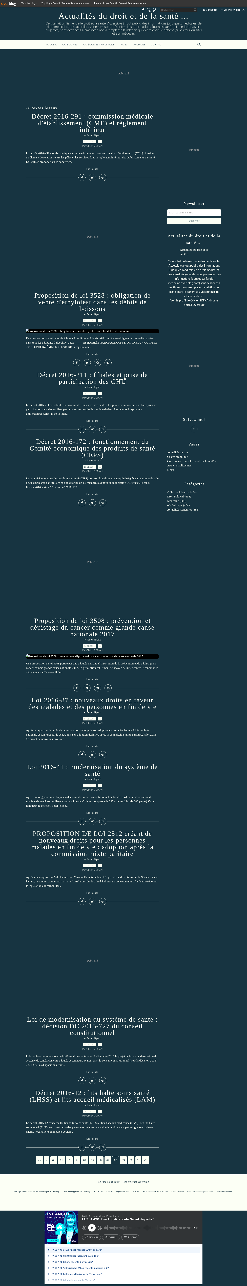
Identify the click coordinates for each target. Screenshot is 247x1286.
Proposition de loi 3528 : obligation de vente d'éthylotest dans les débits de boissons (92, 302)
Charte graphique (177, 456)
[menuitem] (51, 44)
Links (170, 469)
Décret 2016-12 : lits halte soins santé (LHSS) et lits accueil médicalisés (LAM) (92, 1096)
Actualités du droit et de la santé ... (123, 16)
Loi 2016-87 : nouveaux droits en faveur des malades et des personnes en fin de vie (92, 703)
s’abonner (93, 1237)
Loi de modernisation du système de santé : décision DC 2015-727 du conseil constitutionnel (92, 1026)
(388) (183, 509)
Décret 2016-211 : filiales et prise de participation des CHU (92, 378)
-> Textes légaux (92, 135)
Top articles (98, 1191)
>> (145, 1160)
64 (84, 1160)
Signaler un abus (123, 1191)
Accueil (51, 44)
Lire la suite (92, 169)
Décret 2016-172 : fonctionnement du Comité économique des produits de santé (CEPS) (92, 448)
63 (76, 1160)
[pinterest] (154, 10)
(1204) (182, 492)
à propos (132, 1237)
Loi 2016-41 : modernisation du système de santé (92, 770)
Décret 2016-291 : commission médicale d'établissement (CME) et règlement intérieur (92, 123)
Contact (157, 44)
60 (53, 1160)
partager (113, 1237)
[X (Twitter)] (149, 10)
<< (39, 1160)
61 (61, 1160)
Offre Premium (178, 1191)
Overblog (143, 1181)
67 (107, 1160)
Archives (139, 44)
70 (131, 1160)
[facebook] (143, 10)
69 (123, 1160)
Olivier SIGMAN (200, 300)
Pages (124, 44)
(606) (176, 500)
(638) (179, 496)
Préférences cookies (224, 1191)
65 (92, 1160)
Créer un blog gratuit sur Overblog (76, 1191)
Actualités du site (177, 452)
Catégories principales (98, 44)
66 (100, 1160)
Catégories (69, 44)
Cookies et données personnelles (200, 1191)
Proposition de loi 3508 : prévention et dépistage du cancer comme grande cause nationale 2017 (92, 627)
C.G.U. (136, 1191)
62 (69, 1160)
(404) (178, 505)
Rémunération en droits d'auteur (155, 1191)
